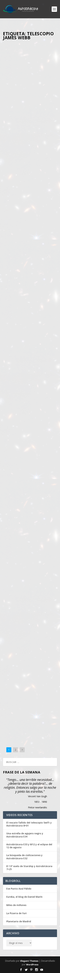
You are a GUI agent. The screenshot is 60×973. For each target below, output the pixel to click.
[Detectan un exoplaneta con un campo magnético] (30, 522)
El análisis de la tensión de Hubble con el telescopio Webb (27, 199)
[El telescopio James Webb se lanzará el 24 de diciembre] (30, 641)
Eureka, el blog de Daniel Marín (24, 896)
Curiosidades (12, 93)
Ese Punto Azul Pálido (18, 888)
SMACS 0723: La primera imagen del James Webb (29, 435)
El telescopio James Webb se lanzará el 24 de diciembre (27, 669)
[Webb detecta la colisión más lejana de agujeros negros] (30, 293)
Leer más (13, 148)
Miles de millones (16, 905)
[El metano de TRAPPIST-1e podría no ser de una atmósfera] (30, 57)
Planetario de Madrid (18, 921)
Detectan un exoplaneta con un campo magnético (29, 544)
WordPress (32, 964)
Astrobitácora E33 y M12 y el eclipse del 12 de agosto (29, 846)
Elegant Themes (29, 960)
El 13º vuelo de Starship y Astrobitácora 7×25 (29, 868)
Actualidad (11, 211)
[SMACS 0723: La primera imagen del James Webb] (30, 412)
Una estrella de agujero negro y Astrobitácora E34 (24, 835)
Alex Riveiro (25, 89)
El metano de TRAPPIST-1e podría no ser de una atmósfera (25, 81)
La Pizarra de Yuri (16, 913)
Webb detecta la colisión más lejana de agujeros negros (29, 316)
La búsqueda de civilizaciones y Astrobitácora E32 (24, 857)
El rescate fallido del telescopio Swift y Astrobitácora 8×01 (29, 824)
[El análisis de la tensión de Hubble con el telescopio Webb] (30, 175)
